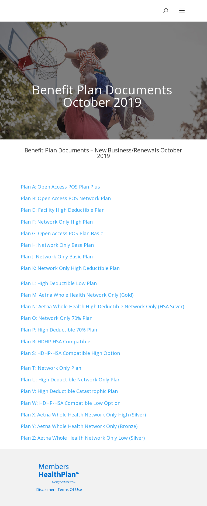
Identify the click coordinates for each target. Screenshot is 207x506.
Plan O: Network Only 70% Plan (56, 318)
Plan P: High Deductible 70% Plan (59, 329)
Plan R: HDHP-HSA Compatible (55, 341)
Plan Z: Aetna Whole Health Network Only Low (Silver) (83, 438)
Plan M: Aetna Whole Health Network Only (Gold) (77, 295)
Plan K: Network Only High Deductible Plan (70, 268)
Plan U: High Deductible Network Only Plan (70, 379)
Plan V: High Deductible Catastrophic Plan (69, 391)
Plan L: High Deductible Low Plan (59, 283)
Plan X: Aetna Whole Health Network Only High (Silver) (83, 414)
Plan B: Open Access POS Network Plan (66, 198)
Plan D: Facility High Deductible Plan (63, 210)
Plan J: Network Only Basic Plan (57, 256)
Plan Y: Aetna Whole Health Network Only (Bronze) (79, 426)
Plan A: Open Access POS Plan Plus (60, 186)
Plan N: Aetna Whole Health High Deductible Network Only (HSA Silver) (102, 306)
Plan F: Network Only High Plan (57, 221)
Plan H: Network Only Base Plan (57, 245)
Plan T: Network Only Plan (51, 368)
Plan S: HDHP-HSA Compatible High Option (70, 353)
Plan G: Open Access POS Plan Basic (62, 233)
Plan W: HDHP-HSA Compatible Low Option (70, 403)
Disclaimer (45, 489)
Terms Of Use (69, 489)
